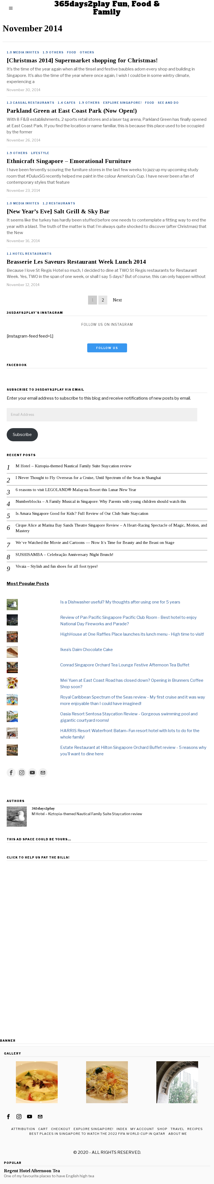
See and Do (168, 102)
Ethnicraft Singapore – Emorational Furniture (69, 161)
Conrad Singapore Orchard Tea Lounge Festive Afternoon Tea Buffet (124, 665)
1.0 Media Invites (23, 52)
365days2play (43, 808)
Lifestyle (40, 153)
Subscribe (22, 434)
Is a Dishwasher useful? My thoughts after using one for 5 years (120, 602)
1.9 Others (53, 52)
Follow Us (107, 348)
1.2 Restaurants (59, 203)
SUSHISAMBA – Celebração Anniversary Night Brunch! (64, 554)
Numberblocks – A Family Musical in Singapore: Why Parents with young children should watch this (101, 501)
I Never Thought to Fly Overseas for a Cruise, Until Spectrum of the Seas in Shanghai (88, 477)
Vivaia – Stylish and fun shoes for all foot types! (57, 566)
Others (87, 52)
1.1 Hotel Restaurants (29, 253)
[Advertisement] (107, 902)
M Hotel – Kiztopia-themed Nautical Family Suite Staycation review (74, 466)
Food (71, 52)
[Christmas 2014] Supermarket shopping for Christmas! (82, 60)
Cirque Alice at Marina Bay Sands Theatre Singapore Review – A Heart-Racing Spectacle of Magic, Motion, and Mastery (111, 528)
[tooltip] (11, 772)
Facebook (17, 365)
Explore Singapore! (122, 102)
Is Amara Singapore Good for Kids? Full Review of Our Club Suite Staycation (82, 513)
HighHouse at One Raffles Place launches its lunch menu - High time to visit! (132, 634)
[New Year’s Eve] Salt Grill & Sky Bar (58, 211)
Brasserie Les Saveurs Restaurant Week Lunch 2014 (76, 261)
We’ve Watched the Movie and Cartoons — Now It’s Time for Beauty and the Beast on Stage (95, 542)
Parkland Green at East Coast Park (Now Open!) (72, 110)
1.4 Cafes (67, 102)
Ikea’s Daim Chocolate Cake (86, 649)
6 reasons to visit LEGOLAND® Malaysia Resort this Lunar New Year (76, 489)
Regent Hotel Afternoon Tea (32, 1170)
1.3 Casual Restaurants (30, 102)
